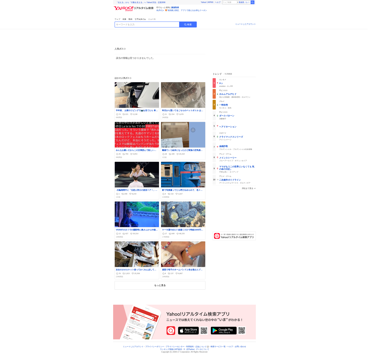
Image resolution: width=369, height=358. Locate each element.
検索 (189, 24)
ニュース (152, 19)
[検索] (252, 2)
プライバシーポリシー (154, 347)
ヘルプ (218, 2)
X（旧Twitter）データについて (196, 349)
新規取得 (175, 7)
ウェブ (117, 19)
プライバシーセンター (175, 347)
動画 (130, 19)
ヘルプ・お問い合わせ (236, 347)
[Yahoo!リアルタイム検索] (134, 7)
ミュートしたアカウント (245, 24)
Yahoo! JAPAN (207, 2)
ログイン (160, 10)
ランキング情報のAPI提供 (171, 349)
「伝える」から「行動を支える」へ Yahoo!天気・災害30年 (141, 2)
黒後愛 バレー (244, 2)
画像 (124, 19)
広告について (201, 347)
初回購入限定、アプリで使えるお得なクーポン (187, 10)
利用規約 (190, 347)
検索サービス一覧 (218, 347)
